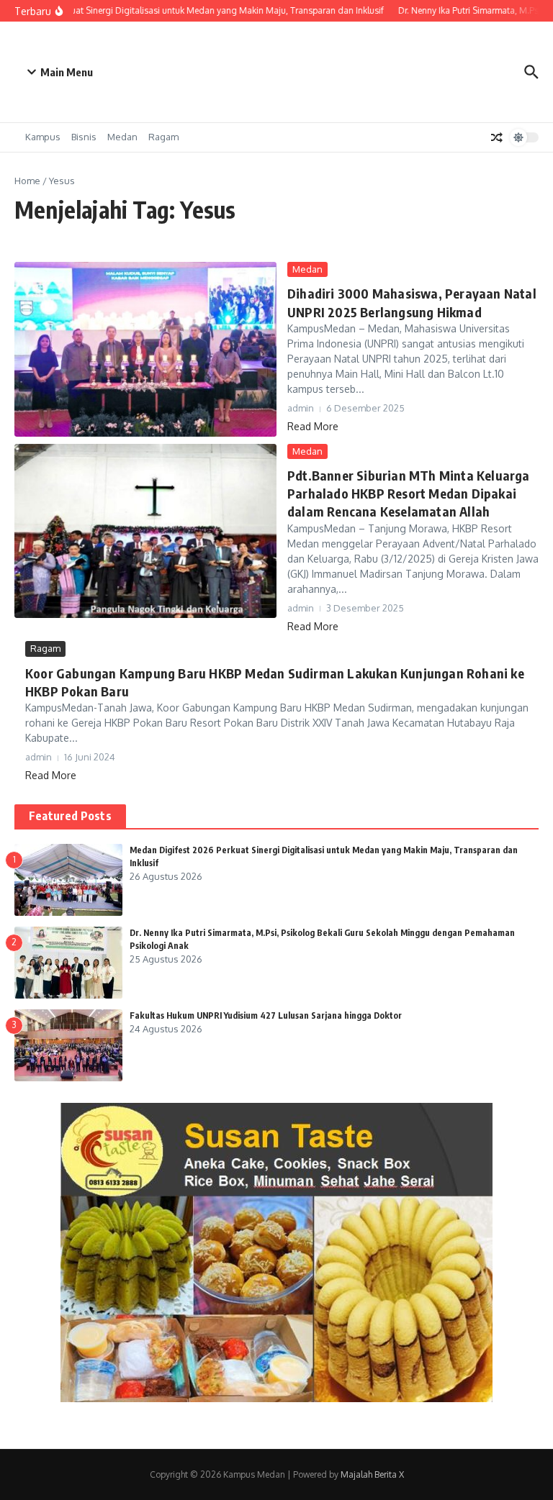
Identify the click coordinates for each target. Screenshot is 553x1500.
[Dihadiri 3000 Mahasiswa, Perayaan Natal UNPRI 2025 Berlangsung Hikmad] (145, 349)
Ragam (163, 136)
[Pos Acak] (497, 137)
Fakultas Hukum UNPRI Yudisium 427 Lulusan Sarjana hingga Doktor (266, 1015)
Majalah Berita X (372, 1474)
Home (27, 180)
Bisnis (83, 136)
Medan (122, 136)
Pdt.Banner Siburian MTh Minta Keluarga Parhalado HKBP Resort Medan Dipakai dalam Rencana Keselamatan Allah (408, 493)
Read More (312, 426)
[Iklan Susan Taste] (276, 1398)
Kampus (42, 136)
